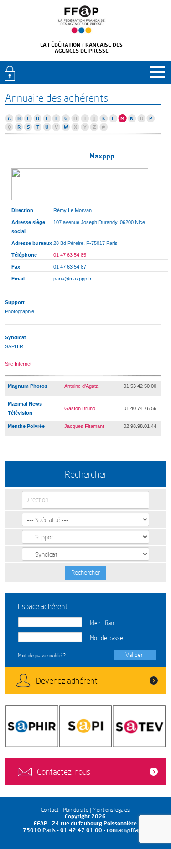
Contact (50, 809)
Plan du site (75, 809)
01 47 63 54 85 (69, 255)
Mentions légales (111, 809)
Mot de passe (106, 637)
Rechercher (85, 572)
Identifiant (103, 622)
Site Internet (18, 363)
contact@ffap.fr (127, 830)
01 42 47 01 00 (81, 830)
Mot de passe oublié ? (42, 655)
